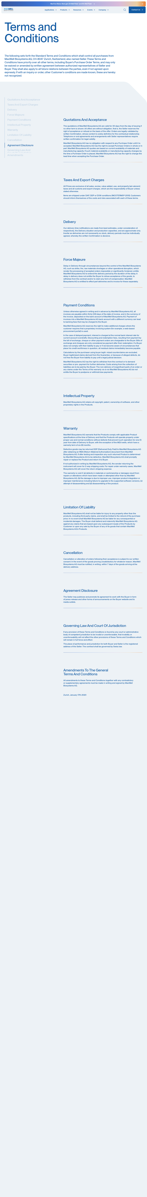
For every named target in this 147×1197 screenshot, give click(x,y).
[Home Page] (8, 9)
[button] (142, 3)
